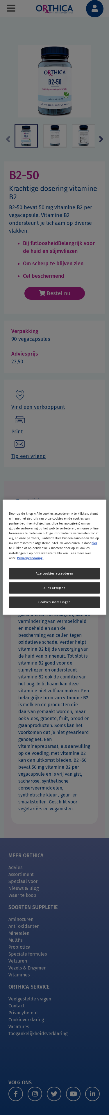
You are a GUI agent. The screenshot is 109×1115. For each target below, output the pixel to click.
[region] (54, 557)
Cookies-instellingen (54, 602)
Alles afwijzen (54, 588)
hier (94, 543)
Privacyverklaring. (30, 558)
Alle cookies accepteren (54, 573)
